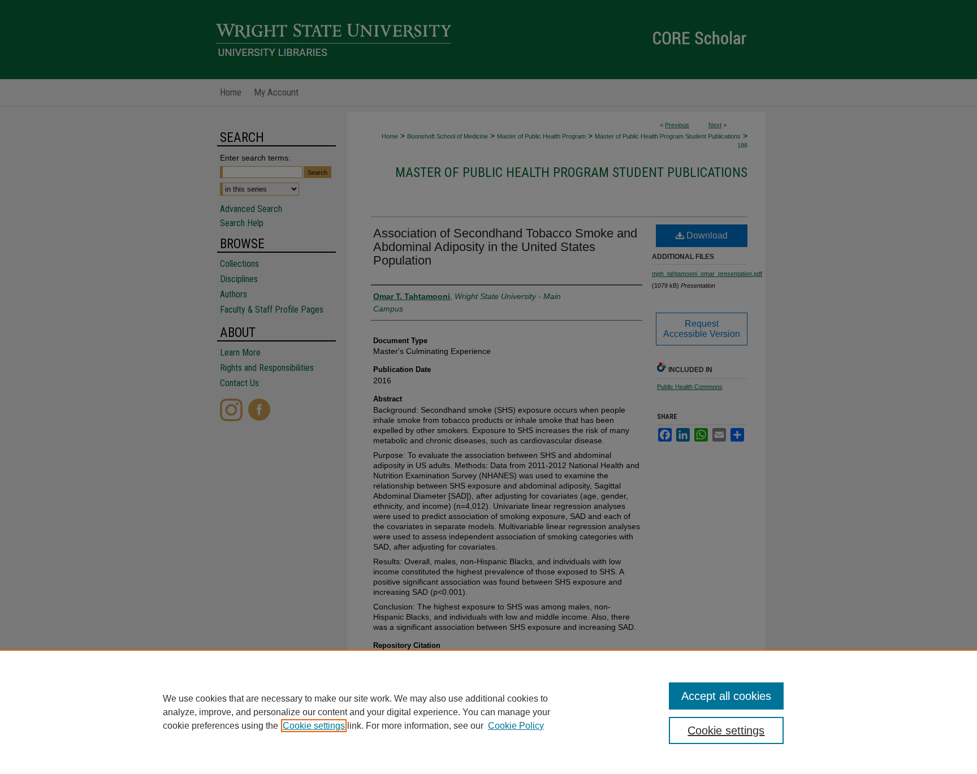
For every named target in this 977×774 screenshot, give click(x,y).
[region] (488, 712)
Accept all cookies (726, 696)
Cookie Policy (516, 725)
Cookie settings (314, 725)
